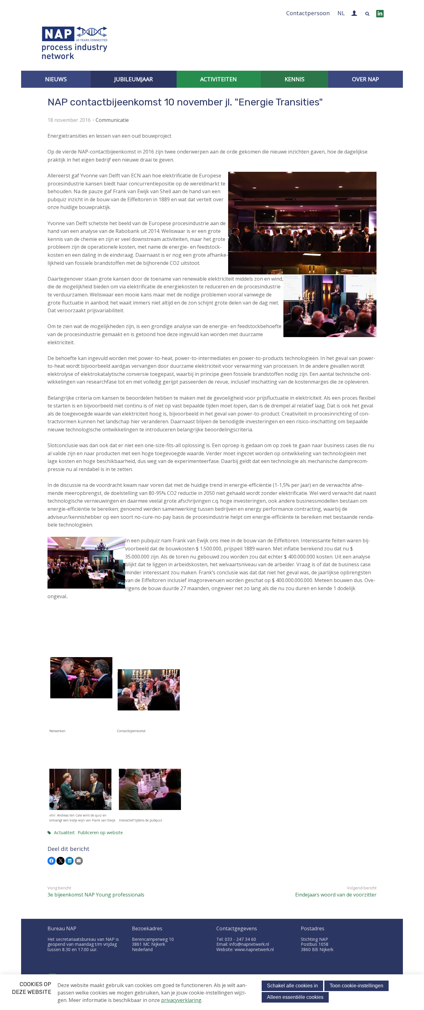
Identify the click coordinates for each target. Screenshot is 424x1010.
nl (341, 13)
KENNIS (294, 79)
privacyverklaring (181, 1000)
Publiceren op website (100, 832)
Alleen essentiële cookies (295, 997)
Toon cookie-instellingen (356, 985)
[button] (51, 861)
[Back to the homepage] (74, 44)
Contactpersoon (308, 13)
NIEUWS (56, 79)
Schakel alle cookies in (292, 985)
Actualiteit (64, 832)
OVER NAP (365, 79)
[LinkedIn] (380, 13)
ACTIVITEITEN (218, 79)
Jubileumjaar (133, 79)
